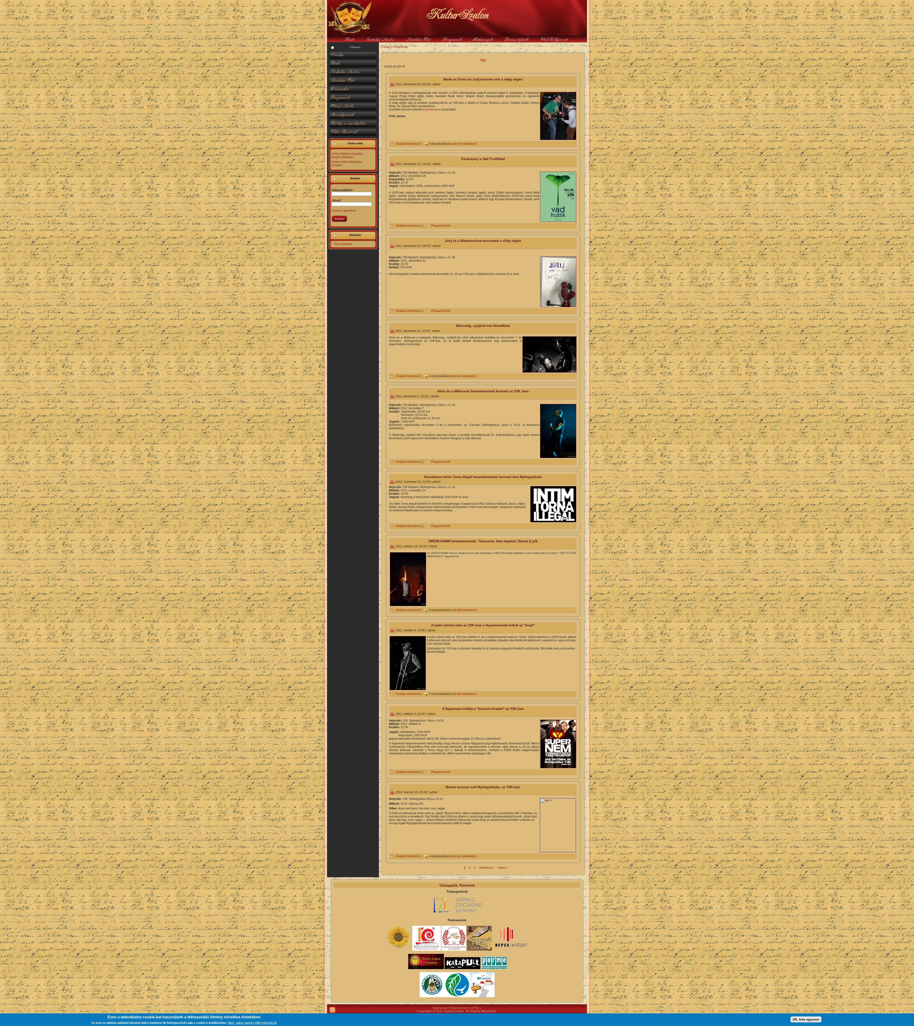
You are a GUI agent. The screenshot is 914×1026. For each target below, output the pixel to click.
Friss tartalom (343, 244)
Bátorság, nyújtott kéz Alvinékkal (483, 326)
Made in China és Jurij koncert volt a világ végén (483, 79)
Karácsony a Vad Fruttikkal (483, 159)
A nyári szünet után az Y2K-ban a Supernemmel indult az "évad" (483, 625)
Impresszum (459, 1008)
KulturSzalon (457, 14)
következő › (486, 867)
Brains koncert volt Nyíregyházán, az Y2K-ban (483, 787)
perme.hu (431, 109)
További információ (408, 144)
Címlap (385, 47)
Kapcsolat (439, 1008)
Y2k (447, 225)
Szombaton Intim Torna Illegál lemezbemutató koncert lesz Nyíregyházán (483, 477)
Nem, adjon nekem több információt (252, 1023)
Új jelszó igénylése (344, 210)
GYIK (475, 1008)
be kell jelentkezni (465, 144)
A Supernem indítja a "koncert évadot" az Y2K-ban (483, 709)
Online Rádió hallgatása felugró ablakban (347, 155)
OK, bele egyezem (806, 1019)
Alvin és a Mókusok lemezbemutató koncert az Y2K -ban (483, 391)
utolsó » (503, 867)
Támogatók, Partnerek (457, 885)
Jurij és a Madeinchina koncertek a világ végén (483, 241)
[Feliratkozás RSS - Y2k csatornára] (332, 1010)
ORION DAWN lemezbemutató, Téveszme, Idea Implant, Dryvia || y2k (483, 541)
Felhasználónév (343, 190)
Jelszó (337, 200)
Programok (400, 47)
